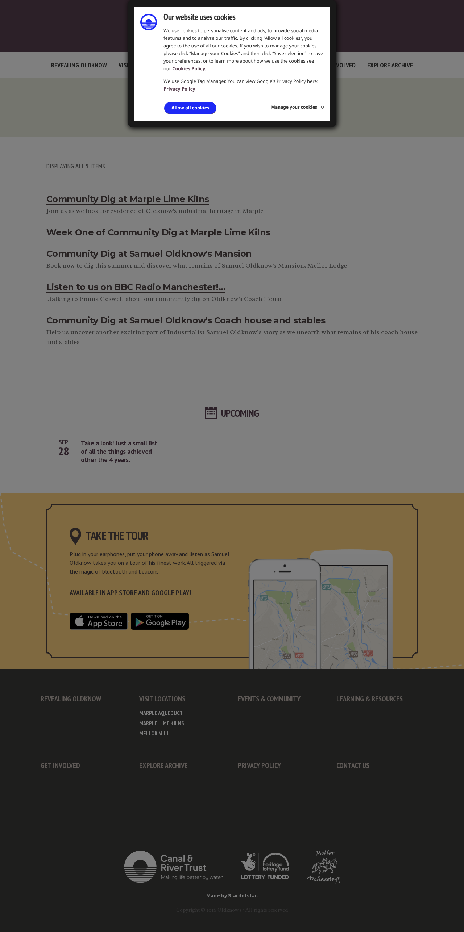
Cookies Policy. (189, 68)
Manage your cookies (294, 107)
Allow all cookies (190, 107)
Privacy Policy (179, 88)
